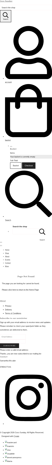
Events (7, 260)
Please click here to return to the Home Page (20, 290)
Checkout (29, 165)
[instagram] (28, 422)
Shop (7, 253)
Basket (16, 165)
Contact (8, 263)
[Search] (42, 231)
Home (7, 250)
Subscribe (9, 346)
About (7, 256)
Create (16, 436)
